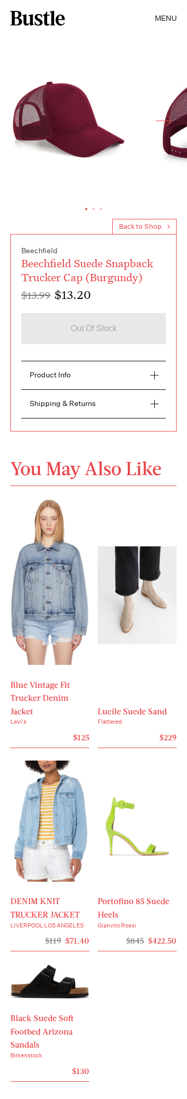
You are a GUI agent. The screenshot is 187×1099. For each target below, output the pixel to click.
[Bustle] (37, 18)
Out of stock (94, 328)
